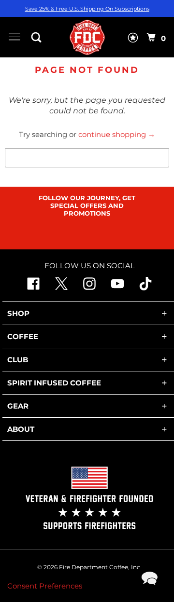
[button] (38, 37)
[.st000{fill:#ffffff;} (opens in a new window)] (33, 287)
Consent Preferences (44, 585)
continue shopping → (116, 134)
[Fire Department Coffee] (87, 37)
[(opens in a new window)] (145, 287)
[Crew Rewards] (133, 39)
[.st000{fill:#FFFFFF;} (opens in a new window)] (61, 287)
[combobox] (87, 157)
